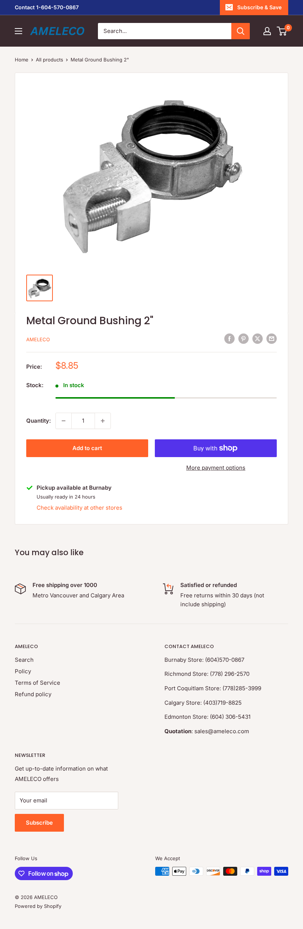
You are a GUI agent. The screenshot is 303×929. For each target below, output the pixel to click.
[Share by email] (271, 338)
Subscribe (39, 822)
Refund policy (33, 694)
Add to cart (87, 448)
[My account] (267, 31)
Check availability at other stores (79, 507)
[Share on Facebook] (229, 338)
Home (21, 60)
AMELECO (38, 339)
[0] (282, 31)
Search (24, 659)
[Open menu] (18, 31)
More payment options (215, 467)
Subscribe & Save (259, 7)
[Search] (240, 31)
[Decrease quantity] (63, 421)
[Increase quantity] (102, 421)
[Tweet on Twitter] (257, 338)
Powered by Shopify (38, 906)
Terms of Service (37, 682)
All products (49, 60)
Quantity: (38, 420)
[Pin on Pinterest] (243, 338)
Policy (23, 671)
